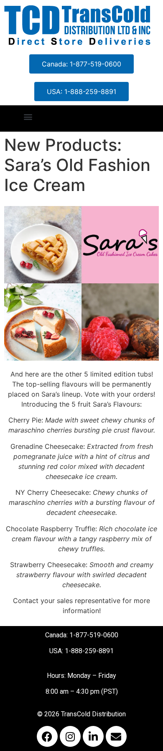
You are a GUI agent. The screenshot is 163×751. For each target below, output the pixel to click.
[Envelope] (116, 736)
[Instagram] (70, 736)
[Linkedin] (93, 736)
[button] (28, 116)
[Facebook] (47, 736)
